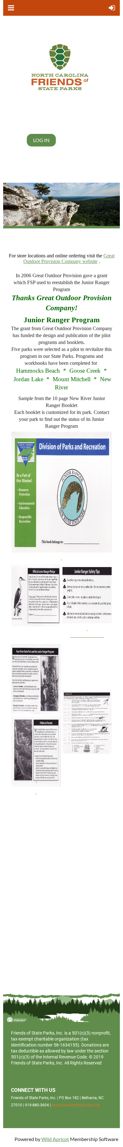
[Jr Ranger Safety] (87, 628)
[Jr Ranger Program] (36, 719)
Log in (41, 140)
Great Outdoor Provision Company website (68, 258)
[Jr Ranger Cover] (61, 496)
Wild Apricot (55, 1139)
